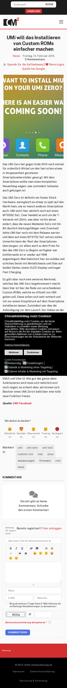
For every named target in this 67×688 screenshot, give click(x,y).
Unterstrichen (22, 548)
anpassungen (26, 460)
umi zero (32, 447)
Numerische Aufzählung (52, 548)
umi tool (47, 447)
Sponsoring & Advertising (33, 680)
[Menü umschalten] (61, 22)
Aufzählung (46, 548)
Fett (10, 548)
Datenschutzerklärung (42, 671)
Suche (49, 4)
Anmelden (33, 11)
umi (20, 447)
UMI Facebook (22, 403)
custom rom (25, 454)
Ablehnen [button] (14, 352)
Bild (37, 548)
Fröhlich (35, 553)
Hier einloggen (52, 528)
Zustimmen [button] (33, 352)
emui (50, 454)
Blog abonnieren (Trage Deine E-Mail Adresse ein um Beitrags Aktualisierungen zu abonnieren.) (35, 605)
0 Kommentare (35, 59)
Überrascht (46, 553)
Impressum (18, 671)
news (21, 467)
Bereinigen (25, 553)
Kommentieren (17, 632)
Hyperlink (31, 548)
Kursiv (16, 548)
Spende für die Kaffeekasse (25, 64)
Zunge (52, 553)
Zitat (20, 553)
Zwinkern (16, 558)
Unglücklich (10, 558)
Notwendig (14, 363)
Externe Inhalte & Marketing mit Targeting (33, 371)
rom (57, 460)
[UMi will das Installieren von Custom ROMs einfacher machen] (33, 117)
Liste (10, 553)
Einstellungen (34, 363)
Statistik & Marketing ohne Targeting (30, 367)
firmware (45, 460)
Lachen (40, 553)
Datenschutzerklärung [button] (17, 345)
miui (40, 454)
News (16, 56)
